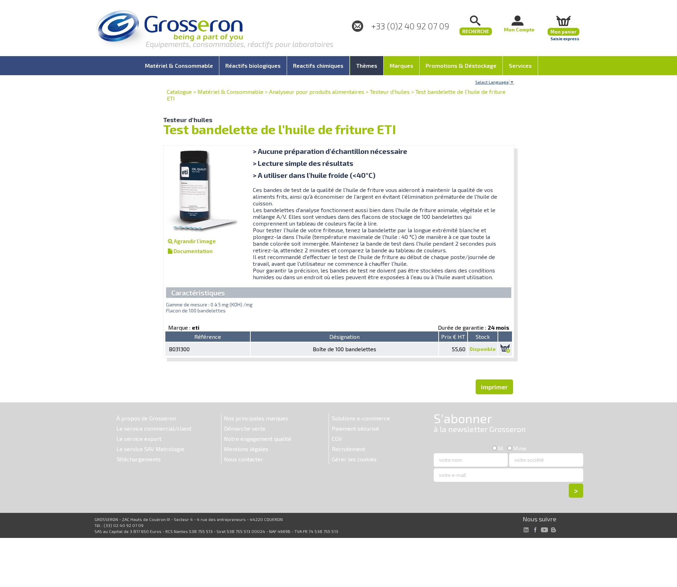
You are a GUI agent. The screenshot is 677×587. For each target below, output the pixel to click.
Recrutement (348, 448)
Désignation (344, 336)
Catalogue (179, 91)
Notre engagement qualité (257, 438)
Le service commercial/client (153, 428)
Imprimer (494, 387)
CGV (337, 438)
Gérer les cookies (354, 459)
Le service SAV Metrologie (150, 448)
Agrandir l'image (194, 241)
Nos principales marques (256, 418)
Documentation (192, 251)
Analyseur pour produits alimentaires (316, 91)
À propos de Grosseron (146, 418)
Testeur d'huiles (390, 91)
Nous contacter (243, 459)
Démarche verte (245, 428)
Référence (207, 336)
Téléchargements (138, 459)
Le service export (138, 438)
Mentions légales (246, 448)
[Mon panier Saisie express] (563, 20)
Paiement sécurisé (355, 428)
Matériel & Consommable (230, 91)
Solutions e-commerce (361, 418)
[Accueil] (169, 30)
